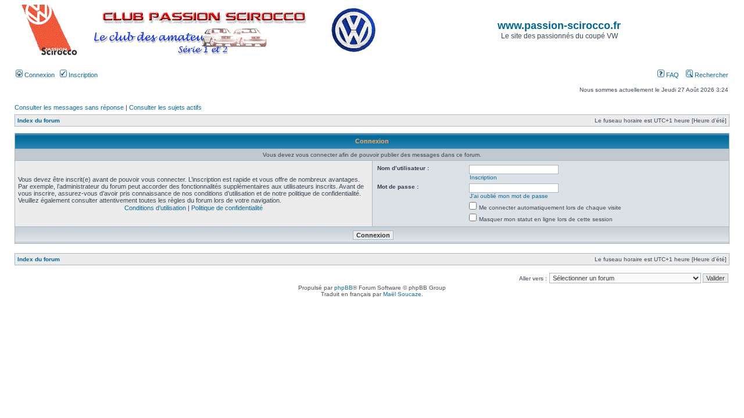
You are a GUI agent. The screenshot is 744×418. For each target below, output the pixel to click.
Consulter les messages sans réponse (69, 107)
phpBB (343, 287)
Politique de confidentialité (227, 207)
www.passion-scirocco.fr (559, 25)
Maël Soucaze (402, 294)
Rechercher (710, 74)
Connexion (39, 74)
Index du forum (38, 120)
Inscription (82, 74)
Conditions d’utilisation (155, 207)
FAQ (671, 74)
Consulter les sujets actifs (165, 107)
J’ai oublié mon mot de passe (509, 196)
